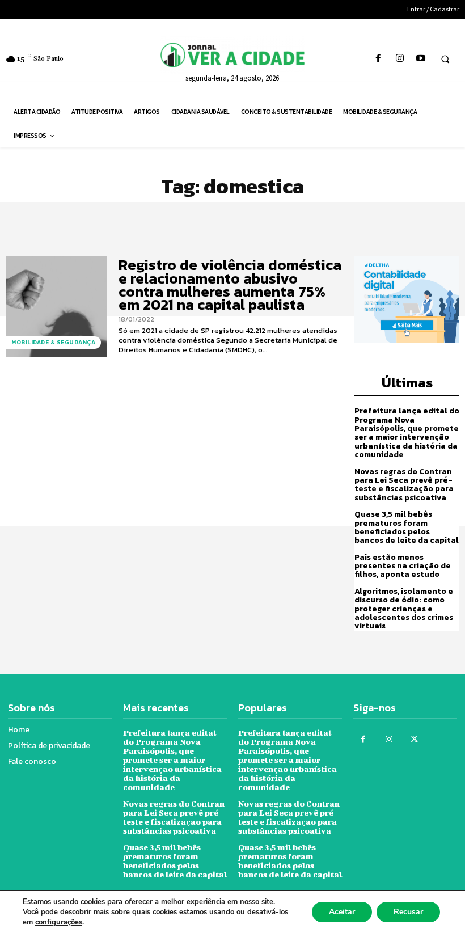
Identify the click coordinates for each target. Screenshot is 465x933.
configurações (58, 922)
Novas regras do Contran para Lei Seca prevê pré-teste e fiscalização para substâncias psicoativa (404, 485)
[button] (445, 59)
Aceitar (342, 911)
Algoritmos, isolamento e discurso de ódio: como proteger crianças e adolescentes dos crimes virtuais (403, 608)
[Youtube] (420, 58)
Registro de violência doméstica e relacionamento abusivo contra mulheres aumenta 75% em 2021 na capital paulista (230, 284)
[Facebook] (378, 58)
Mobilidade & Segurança (53, 342)
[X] (414, 739)
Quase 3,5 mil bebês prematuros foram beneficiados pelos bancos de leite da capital (406, 527)
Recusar (408, 911)
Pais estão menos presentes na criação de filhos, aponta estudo (402, 566)
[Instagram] (399, 58)
